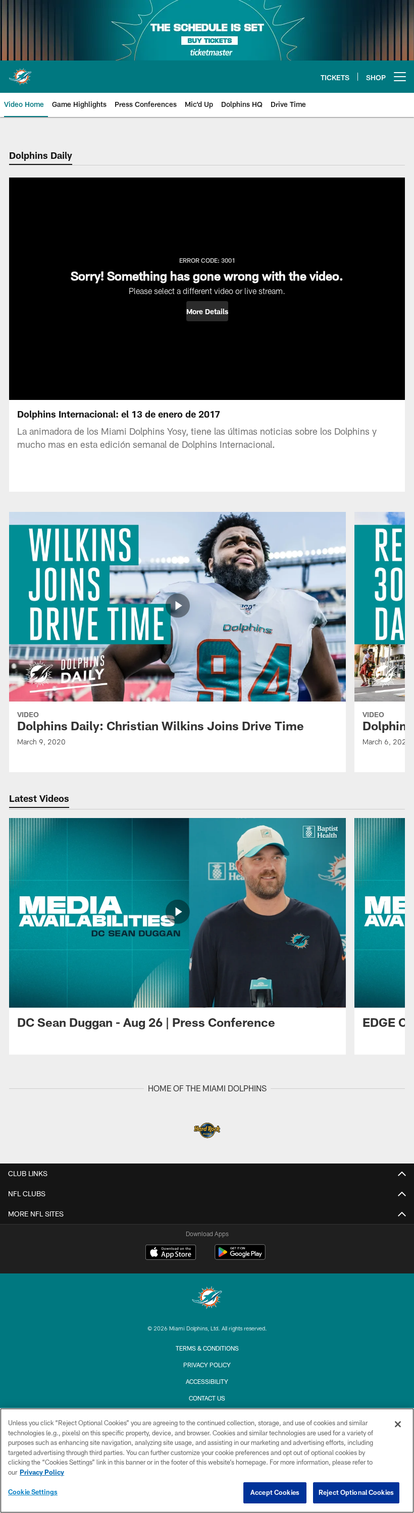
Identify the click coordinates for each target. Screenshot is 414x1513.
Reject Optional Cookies (356, 1492)
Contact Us (207, 1398)
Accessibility (207, 1381)
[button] (207, 311)
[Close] (398, 1424)
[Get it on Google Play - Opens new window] (240, 1257)
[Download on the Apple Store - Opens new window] (170, 1253)
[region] (207, 1460)
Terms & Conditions (207, 1348)
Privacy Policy (207, 1364)
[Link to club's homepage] (20, 73)
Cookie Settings (33, 1492)
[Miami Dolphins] (207, 1299)
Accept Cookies (274, 1492)
